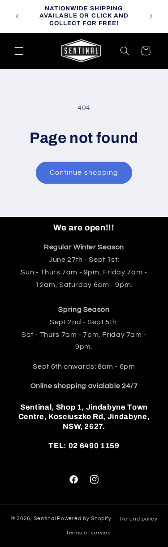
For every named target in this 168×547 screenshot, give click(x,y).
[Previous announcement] (17, 16)
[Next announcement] (151, 16)
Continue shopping (84, 172)
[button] (19, 50)
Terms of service (88, 532)
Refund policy (139, 518)
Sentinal (45, 518)
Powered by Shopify (84, 518)
